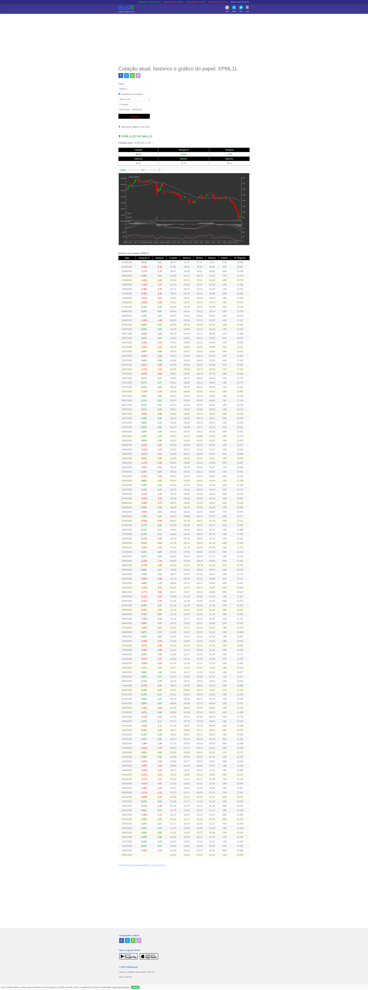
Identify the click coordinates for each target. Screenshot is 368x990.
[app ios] (149, 956)
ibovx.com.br (125, 977)
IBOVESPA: (119, 2)
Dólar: (143, 2)
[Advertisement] (184, 40)
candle (122, 170)
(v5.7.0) (151, 972)
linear (130, 170)
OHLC (136, 170)
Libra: (187, 2)
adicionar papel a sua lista (135, 126)
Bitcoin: (210, 2)
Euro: (165, 2)
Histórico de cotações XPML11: (134, 253)
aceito (135, 987)
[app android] (128, 956)
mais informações (120, 987)
